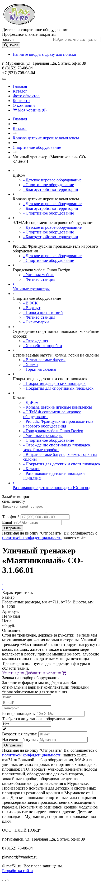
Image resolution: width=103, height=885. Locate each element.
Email (7, 522)
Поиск (12, 45)
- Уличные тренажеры (43, 435)
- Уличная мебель (38, 274)
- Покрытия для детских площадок (54, 383)
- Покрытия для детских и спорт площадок (61, 464)
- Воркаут (31, 308)
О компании (24, 105)
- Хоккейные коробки (42, 345)
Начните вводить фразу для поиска (44, 54)
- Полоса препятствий (43, 312)
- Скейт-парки (36, 322)
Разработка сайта (17, 870)
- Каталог (31, 468)
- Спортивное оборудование (48, 184)
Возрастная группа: (19, 734)
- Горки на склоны (39, 369)
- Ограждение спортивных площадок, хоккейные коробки (57, 447)
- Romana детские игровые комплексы (57, 407)
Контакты (21, 100)
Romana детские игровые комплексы (46, 138)
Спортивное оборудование (37, 147)
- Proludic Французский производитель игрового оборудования (58, 423)
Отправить (12, 528)
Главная (20, 86)
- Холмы (30, 364)
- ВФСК (30, 303)
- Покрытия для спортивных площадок (58, 388)
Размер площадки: (18, 713)
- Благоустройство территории (50, 189)
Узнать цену (13, 673)
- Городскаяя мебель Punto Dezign (53, 431)
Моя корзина (31, 110)
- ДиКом (30, 402)
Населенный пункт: (20, 739)
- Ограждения (35, 341)
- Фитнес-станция (39, 279)
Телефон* (11, 517)
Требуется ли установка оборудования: (37, 718)
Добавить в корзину (43, 673)
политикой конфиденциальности (32, 538)
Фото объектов (26, 96)
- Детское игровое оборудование (52, 180)
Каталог (20, 91)
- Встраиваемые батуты (44, 360)
